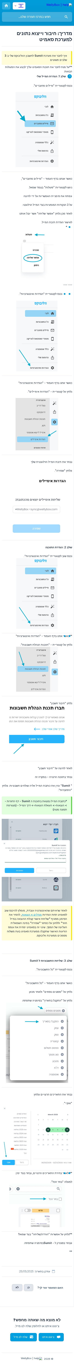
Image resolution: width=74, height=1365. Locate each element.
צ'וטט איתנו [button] (48, 1336)
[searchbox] (37, 17)
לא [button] (17, 1287)
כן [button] (29, 1287)
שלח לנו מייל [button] (20, 1336)
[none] (59, 5)
